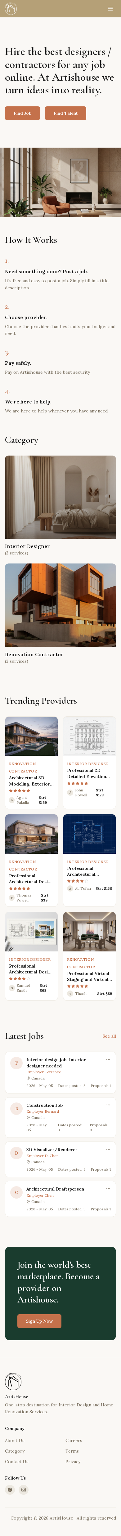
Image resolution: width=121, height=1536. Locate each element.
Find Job (22, 113)
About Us (15, 1440)
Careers (73, 1440)
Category (15, 1451)
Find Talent (66, 113)
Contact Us (17, 1461)
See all (109, 1036)
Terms (72, 1451)
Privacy (72, 1461)
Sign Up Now (39, 1321)
